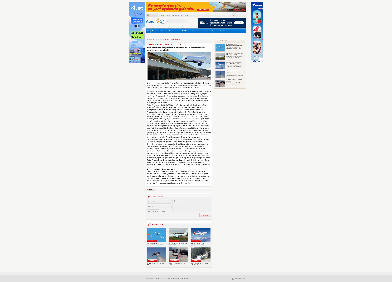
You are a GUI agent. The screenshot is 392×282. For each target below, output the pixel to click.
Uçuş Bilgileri (223, 30)
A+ (210, 39)
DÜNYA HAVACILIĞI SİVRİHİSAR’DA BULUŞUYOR (155, 244)
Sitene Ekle (220, 15)
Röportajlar (195, 30)
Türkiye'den (177, 39)
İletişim (242, 15)
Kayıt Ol (227, 15)
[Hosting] (233, 279)
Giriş (232, 15)
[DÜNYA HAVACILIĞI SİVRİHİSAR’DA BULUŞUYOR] (220, 50)
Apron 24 (152, 278)
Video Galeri (205, 30)
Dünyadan (163, 30)
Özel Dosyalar (185, 30)
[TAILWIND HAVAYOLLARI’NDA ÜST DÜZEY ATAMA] (220, 59)
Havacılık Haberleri (174, 30)
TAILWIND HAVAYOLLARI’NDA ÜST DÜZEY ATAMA (174, 15)
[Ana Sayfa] (148, 31)
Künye (237, 15)
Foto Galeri (214, 30)
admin (150, 39)
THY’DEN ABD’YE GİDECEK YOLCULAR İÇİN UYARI (198, 244)
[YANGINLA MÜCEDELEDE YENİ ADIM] (220, 77)
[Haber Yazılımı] (240, 279)
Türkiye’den (155, 30)
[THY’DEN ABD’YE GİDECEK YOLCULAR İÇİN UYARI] (220, 68)
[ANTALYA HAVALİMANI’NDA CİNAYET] (220, 86)
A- (209, 39)
